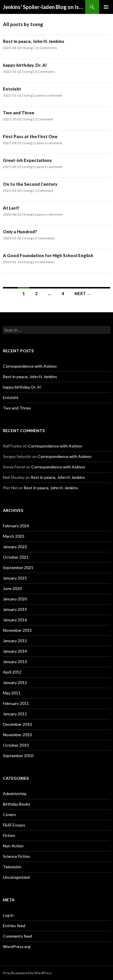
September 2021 (18, 567)
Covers (9, 814)
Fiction (9, 835)
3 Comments (45, 71)
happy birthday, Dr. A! (25, 65)
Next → (82, 293)
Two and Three (18, 112)
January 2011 (15, 713)
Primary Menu (106, 7)
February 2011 (16, 703)
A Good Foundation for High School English (48, 255)
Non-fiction (13, 845)
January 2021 (15, 577)
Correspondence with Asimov (30, 366)
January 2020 (15, 598)
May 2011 (12, 692)
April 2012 (12, 671)
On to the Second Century (30, 184)
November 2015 (17, 630)
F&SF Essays (14, 824)
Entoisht (12, 88)
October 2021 (16, 557)
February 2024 (16, 525)
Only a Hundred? (20, 231)
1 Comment (44, 119)
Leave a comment (48, 95)
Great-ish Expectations (27, 160)
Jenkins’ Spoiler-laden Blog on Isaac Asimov (44, 7)
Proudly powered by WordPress (27, 973)
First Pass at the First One (30, 136)
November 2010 (17, 734)
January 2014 (15, 651)
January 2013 (15, 661)
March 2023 (13, 536)
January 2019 (15, 609)
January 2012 (15, 682)
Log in (8, 915)
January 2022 (15, 546)
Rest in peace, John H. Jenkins (33, 41)
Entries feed (14, 925)
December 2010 (17, 724)
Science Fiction (16, 856)
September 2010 (18, 755)
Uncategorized (16, 877)
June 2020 (12, 588)
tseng (28, 48)
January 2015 (15, 640)
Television (12, 866)
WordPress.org (16, 946)
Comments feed (17, 936)
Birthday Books (16, 804)
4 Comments (45, 262)
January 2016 (15, 619)
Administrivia (14, 793)
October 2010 (16, 745)
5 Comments (45, 238)
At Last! (11, 207)
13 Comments (46, 48)
